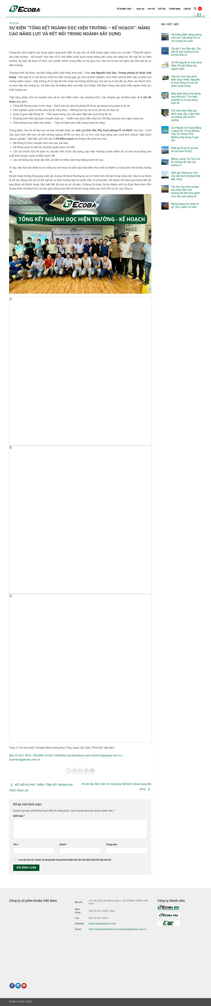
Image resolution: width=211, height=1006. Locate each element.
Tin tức (151, 9)
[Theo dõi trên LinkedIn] (18, 986)
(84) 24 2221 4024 (50, 755)
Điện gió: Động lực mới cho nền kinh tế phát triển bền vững (185, 176)
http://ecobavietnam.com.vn (77, 755)
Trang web (111, 844)
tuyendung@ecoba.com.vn (133, 929)
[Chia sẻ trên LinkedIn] (92, 771)
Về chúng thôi (124, 9)
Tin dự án (14, 23)
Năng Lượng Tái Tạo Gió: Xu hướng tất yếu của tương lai (185, 162)
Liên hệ (187, 9)
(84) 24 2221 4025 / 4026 (24, 755)
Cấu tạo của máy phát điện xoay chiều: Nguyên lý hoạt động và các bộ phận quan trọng (185, 81)
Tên (16, 844)
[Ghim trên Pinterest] (86, 771)
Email (63, 844)
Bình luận (19, 816)
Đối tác (162, 9)
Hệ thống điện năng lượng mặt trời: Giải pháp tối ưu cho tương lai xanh (186, 37)
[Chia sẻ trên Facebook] (68, 771)
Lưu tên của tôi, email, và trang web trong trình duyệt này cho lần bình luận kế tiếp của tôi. (65, 859)
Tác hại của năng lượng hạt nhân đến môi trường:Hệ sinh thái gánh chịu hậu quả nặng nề (185, 191)
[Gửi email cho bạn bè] (80, 771)
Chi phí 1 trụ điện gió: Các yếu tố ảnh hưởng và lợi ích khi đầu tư (186, 51)
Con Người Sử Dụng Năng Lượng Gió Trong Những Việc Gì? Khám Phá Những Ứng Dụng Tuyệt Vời (186, 134)
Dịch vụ (140, 9)
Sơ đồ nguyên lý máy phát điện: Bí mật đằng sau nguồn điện (186, 65)
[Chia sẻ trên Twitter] (74, 771)
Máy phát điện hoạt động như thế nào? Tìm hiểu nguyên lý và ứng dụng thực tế (186, 98)
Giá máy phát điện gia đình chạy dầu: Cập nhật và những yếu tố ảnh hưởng (185, 115)
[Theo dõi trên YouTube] (24, 986)
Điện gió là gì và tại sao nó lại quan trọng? (184, 149)
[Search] (195, 8)
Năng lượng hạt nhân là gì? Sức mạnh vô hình (185, 205)
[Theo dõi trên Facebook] (12, 986)
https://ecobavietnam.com (102, 923)
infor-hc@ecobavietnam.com (103, 929)
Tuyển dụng (175, 9)
